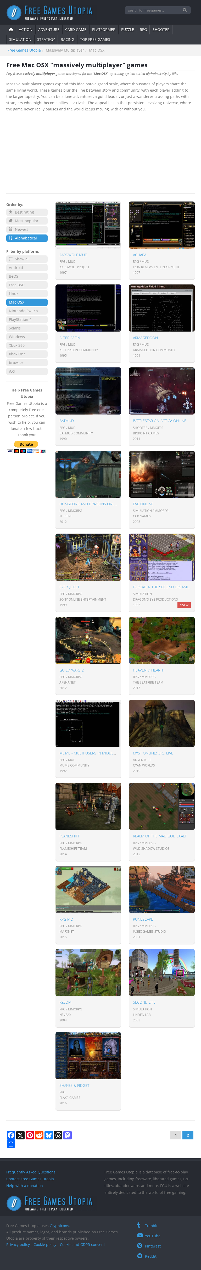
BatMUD (66, 420)
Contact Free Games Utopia (30, 1178)
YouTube (152, 1235)
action (25, 29)
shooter (161, 29)
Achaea (139, 254)
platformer (103, 29)
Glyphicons (59, 1225)
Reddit (151, 1256)
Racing (67, 39)
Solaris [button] (15, 328)
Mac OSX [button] (16, 302)
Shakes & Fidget (74, 1085)
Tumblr (151, 1225)
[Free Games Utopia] (51, 12)
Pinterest (153, 1246)
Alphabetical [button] (25, 238)
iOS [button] (12, 371)
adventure (48, 29)
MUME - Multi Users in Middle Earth (93, 753)
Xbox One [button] (17, 353)
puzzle (127, 29)
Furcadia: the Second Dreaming (163, 586)
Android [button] (16, 267)
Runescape (143, 919)
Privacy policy (18, 1244)
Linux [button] (13, 293)
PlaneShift (69, 835)
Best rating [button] (24, 212)
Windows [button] (17, 336)
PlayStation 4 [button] (20, 319)
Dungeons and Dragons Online (89, 503)
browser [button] (16, 362)
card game (75, 29)
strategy (46, 39)
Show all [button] (22, 258)
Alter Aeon (69, 337)
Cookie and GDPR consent (82, 1244)
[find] (185, 10)
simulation (20, 39)
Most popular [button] (26, 220)
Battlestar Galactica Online (159, 420)
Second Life (144, 1002)
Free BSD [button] (17, 284)
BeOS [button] (13, 276)
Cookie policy (45, 1244)
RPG (143, 29)
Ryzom (65, 1002)
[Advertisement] (100, 151)
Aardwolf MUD (73, 254)
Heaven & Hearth (149, 670)
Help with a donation (24, 1185)
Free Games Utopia (24, 50)
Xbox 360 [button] (17, 345)
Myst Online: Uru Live (153, 753)
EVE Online (143, 503)
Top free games (95, 39)
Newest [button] (21, 229)
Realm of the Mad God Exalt (160, 835)
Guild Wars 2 (71, 670)
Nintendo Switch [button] (23, 310)
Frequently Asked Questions (30, 1172)
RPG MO (66, 919)
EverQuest (69, 586)
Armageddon (145, 337)
